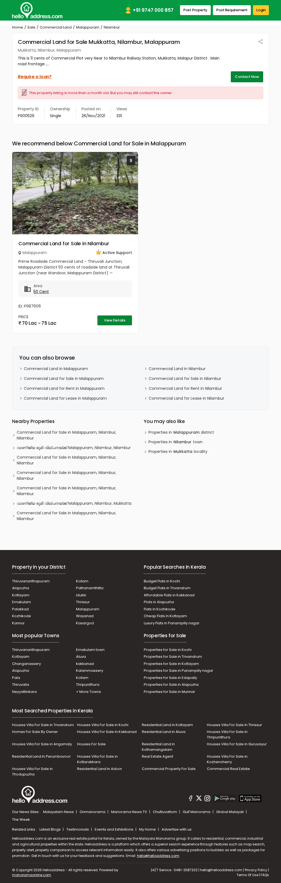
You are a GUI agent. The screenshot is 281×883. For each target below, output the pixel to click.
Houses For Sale (91, 744)
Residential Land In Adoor (99, 768)
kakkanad (85, 663)
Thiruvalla (20, 684)
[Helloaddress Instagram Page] (207, 799)
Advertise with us (177, 829)
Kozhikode (21, 616)
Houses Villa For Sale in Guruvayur (237, 744)
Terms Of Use (247, 875)
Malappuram (87, 27)
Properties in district (181, 432)
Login (261, 10)
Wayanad (85, 616)
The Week (21, 819)
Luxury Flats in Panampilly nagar (171, 623)
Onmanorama (93, 811)
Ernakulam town (90, 649)
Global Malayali (230, 811)
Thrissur (83, 602)
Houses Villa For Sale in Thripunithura (227, 734)
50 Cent (41, 291)
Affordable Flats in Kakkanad (169, 595)
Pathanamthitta (89, 588)
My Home (148, 829)
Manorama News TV (129, 811)
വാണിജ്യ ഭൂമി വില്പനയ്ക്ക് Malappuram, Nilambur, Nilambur (74, 447)
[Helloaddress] (37, 10)
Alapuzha (20, 588)
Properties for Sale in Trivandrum (173, 656)
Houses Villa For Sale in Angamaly (42, 744)
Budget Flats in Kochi (162, 581)
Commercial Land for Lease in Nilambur (186, 398)
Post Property (195, 10)
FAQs (265, 875)
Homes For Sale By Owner (35, 731)
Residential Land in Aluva (164, 731)
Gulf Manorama (197, 811)
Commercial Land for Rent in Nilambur (185, 388)
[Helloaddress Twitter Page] (199, 799)
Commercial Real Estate (228, 768)
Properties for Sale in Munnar (169, 691)
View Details (114, 320)
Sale (31, 27)
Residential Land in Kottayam (167, 724)
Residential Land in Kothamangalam (158, 746)
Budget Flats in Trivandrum (167, 588)
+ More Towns (88, 691)
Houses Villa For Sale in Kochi (102, 724)
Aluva (81, 656)
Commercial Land (56, 27)
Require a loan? (35, 77)
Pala (16, 677)
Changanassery (26, 663)
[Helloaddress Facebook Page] (191, 799)
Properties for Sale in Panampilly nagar (178, 670)
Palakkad (20, 609)
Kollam (82, 581)
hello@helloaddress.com (158, 855)
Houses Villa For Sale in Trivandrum (43, 724)
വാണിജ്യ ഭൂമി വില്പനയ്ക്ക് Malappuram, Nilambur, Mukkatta (74, 503)
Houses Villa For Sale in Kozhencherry (227, 759)
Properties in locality (177, 451)
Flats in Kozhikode (159, 609)
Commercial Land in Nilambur (177, 368)
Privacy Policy (256, 870)
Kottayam (20, 595)
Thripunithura (87, 684)
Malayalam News (59, 811)
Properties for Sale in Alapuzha (171, 684)
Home (17, 27)
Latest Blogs (50, 829)
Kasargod (85, 623)
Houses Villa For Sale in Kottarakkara (97, 759)
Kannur (18, 623)
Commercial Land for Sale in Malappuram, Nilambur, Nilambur (66, 435)
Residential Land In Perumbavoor (41, 756)
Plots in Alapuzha (159, 602)
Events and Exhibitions (114, 829)
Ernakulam (21, 602)
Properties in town (175, 442)
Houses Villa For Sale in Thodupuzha (32, 771)
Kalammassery (89, 670)
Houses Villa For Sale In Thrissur (234, 724)
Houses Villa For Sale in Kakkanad (107, 731)
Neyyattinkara (24, 691)
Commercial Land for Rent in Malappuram (64, 388)
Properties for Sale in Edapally (170, 677)
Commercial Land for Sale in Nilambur (63, 243)
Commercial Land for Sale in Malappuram (64, 378)
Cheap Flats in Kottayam (165, 616)
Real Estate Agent (157, 756)
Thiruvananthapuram (31, 581)
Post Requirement (232, 10)
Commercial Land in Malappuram (56, 368)
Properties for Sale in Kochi (168, 649)
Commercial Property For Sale (169, 768)
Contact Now (247, 76)
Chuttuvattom (165, 811)
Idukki (81, 595)
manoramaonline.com (31, 875)
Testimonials (78, 829)
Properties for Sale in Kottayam (171, 663)
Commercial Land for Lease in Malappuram (65, 398)
